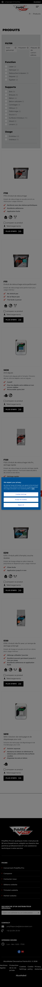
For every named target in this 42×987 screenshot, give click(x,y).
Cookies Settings (21, 494)
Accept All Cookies (21, 499)
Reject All (21, 505)
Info (33, 488)
